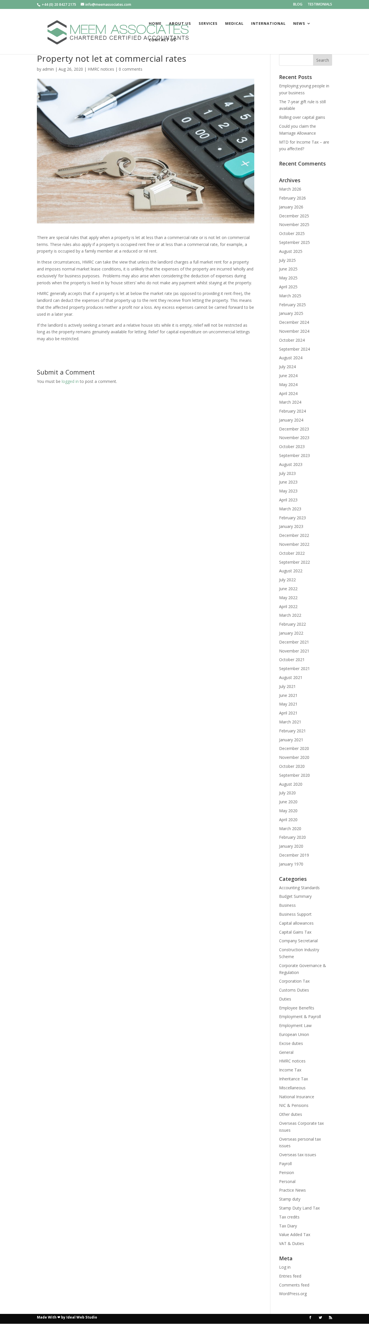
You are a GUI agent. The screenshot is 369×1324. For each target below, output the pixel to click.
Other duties (290, 1114)
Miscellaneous (292, 1087)
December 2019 (294, 855)
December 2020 (294, 748)
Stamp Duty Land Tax (299, 1208)
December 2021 (294, 642)
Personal (287, 1181)
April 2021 (288, 713)
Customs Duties (294, 990)
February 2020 (292, 837)
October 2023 (292, 446)
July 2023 (287, 473)
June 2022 (288, 588)
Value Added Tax (294, 1234)
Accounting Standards (299, 887)
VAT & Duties (291, 1243)
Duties (285, 999)
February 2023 (292, 517)
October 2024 (292, 340)
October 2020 (292, 766)
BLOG (297, 5)
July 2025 (287, 260)
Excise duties (291, 1043)
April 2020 (288, 819)
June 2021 (288, 695)
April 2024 (288, 393)
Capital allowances (296, 923)
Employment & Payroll (300, 1016)
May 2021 (288, 704)
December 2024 (294, 322)
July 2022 (287, 579)
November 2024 (294, 331)
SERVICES (208, 23)
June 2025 (288, 269)
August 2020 (290, 784)
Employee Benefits (296, 1008)
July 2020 (287, 792)
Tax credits (289, 1217)
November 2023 (294, 437)
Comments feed (294, 1285)
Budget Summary (295, 896)
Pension (286, 1172)
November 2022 (294, 544)
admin (48, 69)
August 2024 (290, 357)
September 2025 (294, 242)
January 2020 (291, 846)
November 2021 (294, 651)
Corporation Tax (294, 981)
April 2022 (288, 606)
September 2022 (294, 562)
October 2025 (292, 233)
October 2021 (292, 659)
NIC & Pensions (293, 1105)
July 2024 (287, 366)
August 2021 (290, 677)
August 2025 (290, 251)
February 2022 (292, 624)
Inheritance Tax (293, 1079)
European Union (294, 1034)
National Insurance (296, 1096)
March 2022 (290, 615)
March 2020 (290, 828)
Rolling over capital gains (302, 117)
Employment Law (295, 1025)
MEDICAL (234, 23)
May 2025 (288, 278)
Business (287, 905)
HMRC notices (101, 69)
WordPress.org (293, 1293)
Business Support (295, 914)
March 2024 (290, 402)
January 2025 (291, 313)
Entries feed (290, 1276)
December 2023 (294, 429)
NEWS (299, 23)
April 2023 (288, 500)
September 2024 (294, 349)
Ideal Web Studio (81, 1317)
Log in (285, 1267)
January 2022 (291, 633)
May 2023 (288, 491)
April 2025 (288, 286)
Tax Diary (288, 1226)
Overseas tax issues (297, 1154)
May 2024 (288, 384)
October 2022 (292, 553)
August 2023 (290, 464)
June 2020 (288, 801)
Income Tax (290, 1070)
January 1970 (291, 864)
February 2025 (292, 304)
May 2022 (288, 597)
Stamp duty (289, 1199)
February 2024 (292, 411)
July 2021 (287, 686)
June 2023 (288, 482)
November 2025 (294, 224)
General (286, 1052)
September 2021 (294, 668)
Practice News (292, 1190)
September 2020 (294, 775)
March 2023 (290, 508)
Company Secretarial (298, 940)
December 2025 (294, 216)
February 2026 (292, 198)
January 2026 (291, 207)
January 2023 (291, 526)
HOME (155, 23)
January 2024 (291, 420)
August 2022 (290, 570)
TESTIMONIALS (320, 5)
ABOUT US (180, 23)
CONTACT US (162, 40)
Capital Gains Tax (295, 932)
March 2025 (290, 295)
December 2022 (294, 535)
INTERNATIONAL (268, 23)
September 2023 (294, 455)
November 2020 (294, 757)
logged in (70, 381)
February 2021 (292, 731)
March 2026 (290, 189)
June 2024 (288, 375)
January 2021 (291, 739)
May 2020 (288, 810)
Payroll (285, 1163)
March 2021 (290, 722)
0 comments (130, 69)
